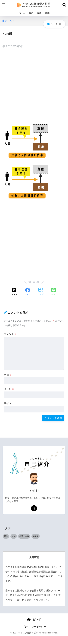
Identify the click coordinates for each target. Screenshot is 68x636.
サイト (7, 403)
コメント (10, 334)
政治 (31, 13)
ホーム (22, 13)
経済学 (35, 536)
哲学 (47, 13)
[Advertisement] (34, 86)
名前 (7, 374)
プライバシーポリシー (34, 626)
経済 (39, 13)
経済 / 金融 (24, 536)
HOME (36, 620)
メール (9, 389)
